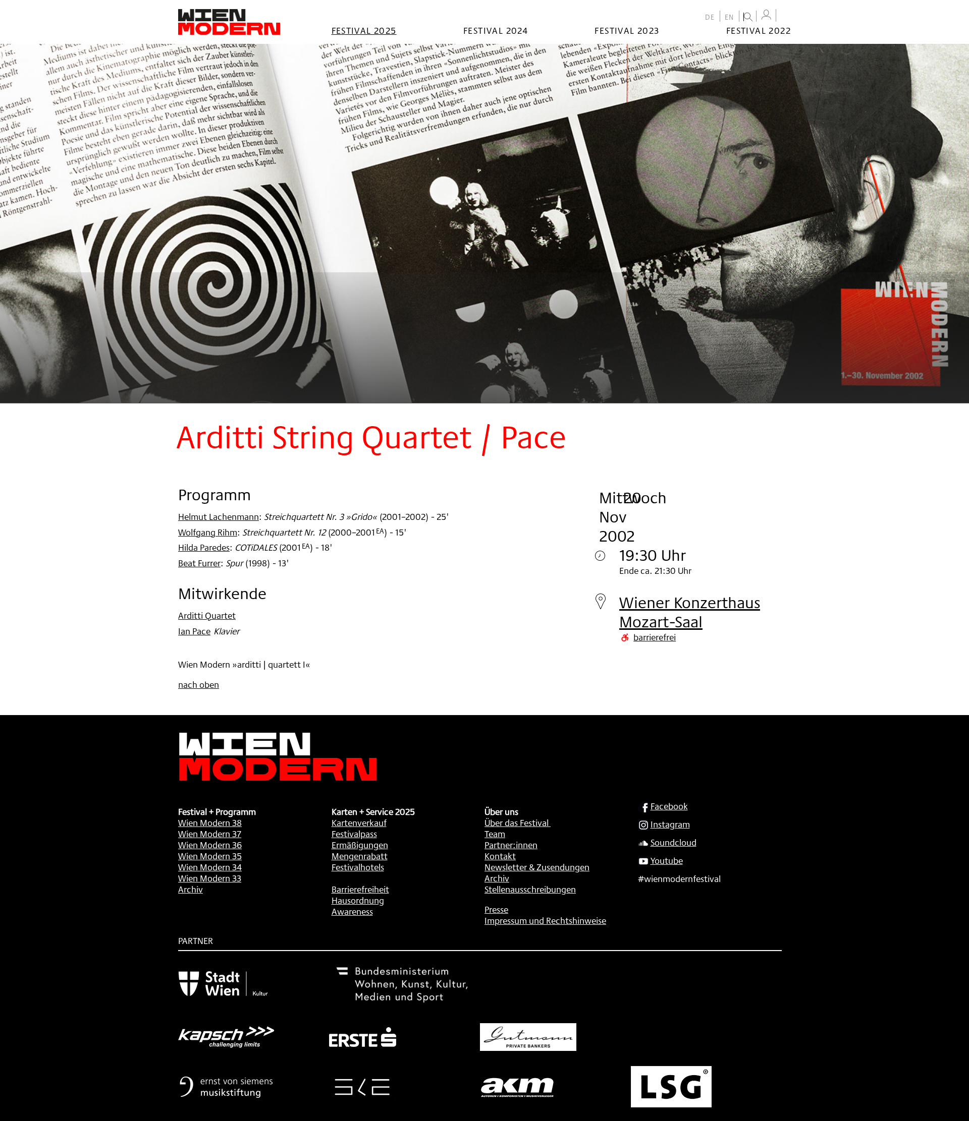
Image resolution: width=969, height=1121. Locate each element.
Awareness (352, 911)
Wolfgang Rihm (207, 532)
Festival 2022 (758, 30)
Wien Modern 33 (209, 877)
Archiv (190, 889)
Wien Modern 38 (210, 822)
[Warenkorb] (786, 16)
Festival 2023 (627, 30)
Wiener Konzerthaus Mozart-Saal (689, 612)
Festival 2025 (364, 30)
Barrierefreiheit (360, 889)
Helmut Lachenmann (218, 516)
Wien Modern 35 (210, 855)
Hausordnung (358, 900)
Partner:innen (510, 844)
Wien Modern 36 (210, 844)
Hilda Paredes (204, 547)
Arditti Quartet (207, 615)
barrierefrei (654, 636)
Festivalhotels (358, 866)
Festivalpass (354, 833)
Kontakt (500, 855)
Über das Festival (516, 822)
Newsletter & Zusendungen (536, 866)
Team (494, 833)
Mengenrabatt (360, 855)
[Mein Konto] (766, 15)
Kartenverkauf (359, 822)
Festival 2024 (495, 30)
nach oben (198, 684)
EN (729, 17)
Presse (496, 909)
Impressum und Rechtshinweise (545, 920)
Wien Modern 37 (209, 833)
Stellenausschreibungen (530, 889)
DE (710, 17)
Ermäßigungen (360, 844)
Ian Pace (194, 630)
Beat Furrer (199, 562)
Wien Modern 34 (210, 866)
